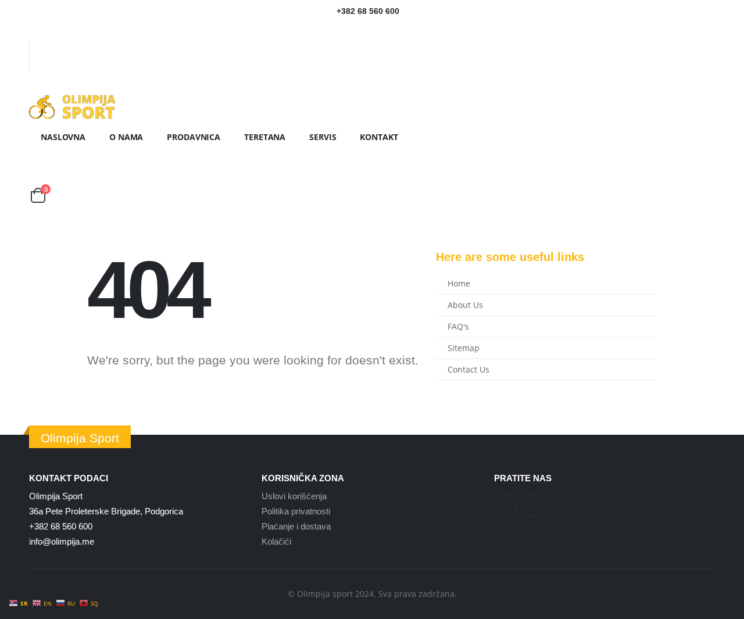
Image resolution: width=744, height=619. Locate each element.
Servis (322, 136)
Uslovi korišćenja (294, 496)
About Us (465, 305)
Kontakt (379, 136)
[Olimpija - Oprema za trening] (72, 107)
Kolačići (276, 541)
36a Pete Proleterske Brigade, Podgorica (106, 511)
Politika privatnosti (296, 511)
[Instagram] (54, 32)
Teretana (264, 136)
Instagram (532, 505)
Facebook (506, 505)
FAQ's (458, 326)
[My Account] (38, 163)
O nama (126, 136)
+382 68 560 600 (60, 526)
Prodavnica (193, 136)
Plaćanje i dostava (296, 526)
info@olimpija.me (61, 541)
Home (459, 283)
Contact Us (468, 369)
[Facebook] (36, 32)
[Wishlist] (39, 179)
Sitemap (464, 348)
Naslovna (63, 136)
